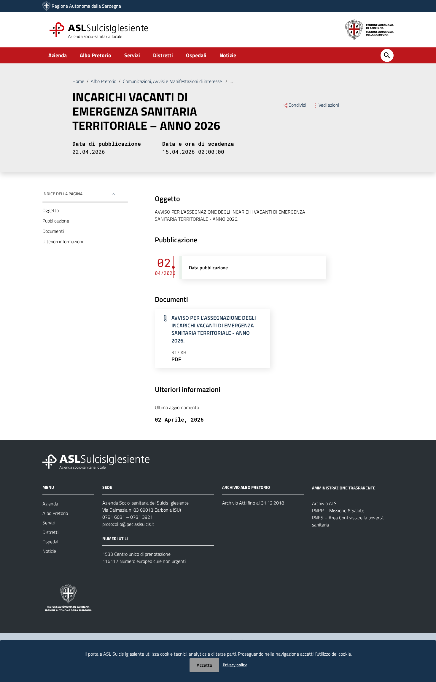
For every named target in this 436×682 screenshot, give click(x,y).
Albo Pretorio (95, 55)
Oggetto (50, 210)
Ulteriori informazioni (62, 241)
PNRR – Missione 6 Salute (338, 510)
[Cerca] (387, 55)
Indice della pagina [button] (62, 193)
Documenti (53, 231)
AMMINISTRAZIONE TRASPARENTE (343, 488)
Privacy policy (235, 665)
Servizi (132, 55)
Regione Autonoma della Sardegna (86, 5)
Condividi (297, 104)
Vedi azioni (329, 104)
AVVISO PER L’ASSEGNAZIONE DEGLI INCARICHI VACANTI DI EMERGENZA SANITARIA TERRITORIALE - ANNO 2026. (213, 329)
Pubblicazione (55, 220)
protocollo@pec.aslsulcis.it (128, 524)
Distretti (163, 55)
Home (78, 81)
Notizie (227, 55)
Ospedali (196, 55)
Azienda (57, 55)
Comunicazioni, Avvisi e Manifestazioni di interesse (173, 81)
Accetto (204, 665)
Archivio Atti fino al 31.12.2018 (253, 502)
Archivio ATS (324, 503)
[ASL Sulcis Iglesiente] (46, 5)
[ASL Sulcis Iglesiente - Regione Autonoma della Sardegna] (95, 461)
